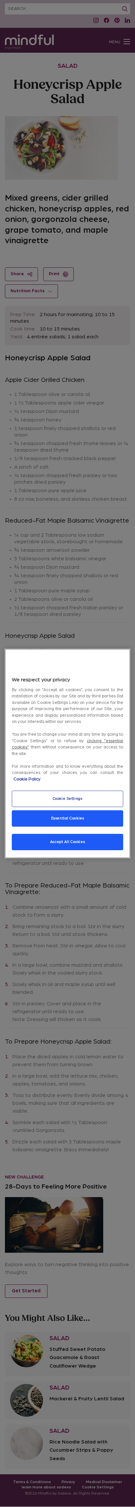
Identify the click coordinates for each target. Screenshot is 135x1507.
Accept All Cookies (67, 842)
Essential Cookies (67, 818)
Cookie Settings (68, 798)
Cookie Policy (27, 779)
